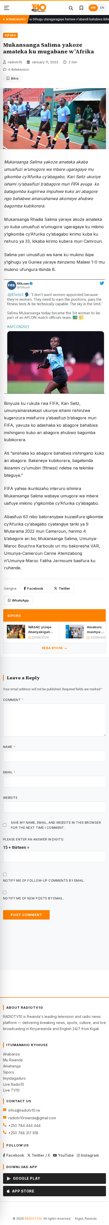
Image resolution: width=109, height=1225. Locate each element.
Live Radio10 (13, 1084)
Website (10, 798)
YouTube (65, 1155)
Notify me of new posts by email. (33, 898)
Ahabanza (11, 1054)
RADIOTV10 (33, 1218)
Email (9, 772)
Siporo (8, 1072)
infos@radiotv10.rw (24, 1110)
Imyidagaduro (14, 1078)
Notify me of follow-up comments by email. (44, 880)
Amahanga (12, 1066)
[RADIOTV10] (39, 8)
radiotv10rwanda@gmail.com (32, 1118)
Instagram (89, 1155)
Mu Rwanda (13, 1060)
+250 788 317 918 (23, 1133)
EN (102, 7)
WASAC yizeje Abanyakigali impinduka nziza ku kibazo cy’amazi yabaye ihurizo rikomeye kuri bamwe (41, 629)
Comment (13, 700)
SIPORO (10, 35)
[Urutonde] (6, 7)
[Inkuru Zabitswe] (81, 8)
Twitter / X (40, 1155)
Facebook (35, 588)
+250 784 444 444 (24, 1125)
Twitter (64, 588)
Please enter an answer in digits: (33, 839)
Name (9, 747)
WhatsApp (20, 600)
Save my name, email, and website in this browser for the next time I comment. (56, 825)
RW (93, 7)
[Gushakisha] (71, 8)
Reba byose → (54, 648)
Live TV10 (11, 1090)
